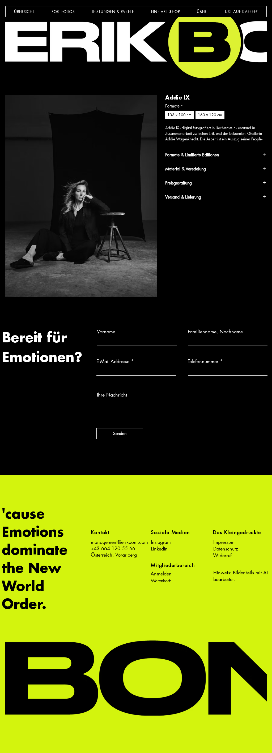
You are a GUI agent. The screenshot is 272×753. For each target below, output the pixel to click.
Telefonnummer (203, 361)
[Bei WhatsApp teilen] (189, 216)
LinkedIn (159, 548)
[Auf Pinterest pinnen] (179, 216)
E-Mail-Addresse (112, 361)
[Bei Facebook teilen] (168, 216)
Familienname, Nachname (215, 331)
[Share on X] (199, 216)
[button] (63, 11)
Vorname (106, 331)
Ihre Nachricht (112, 394)
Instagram (161, 542)
